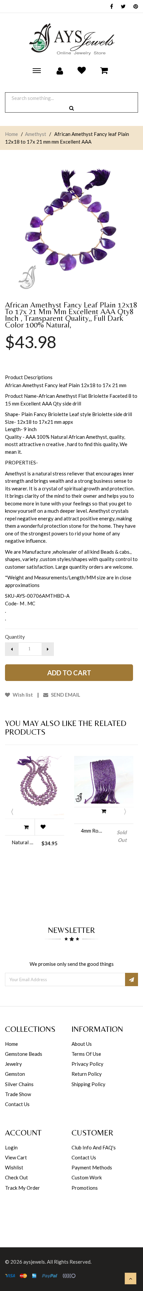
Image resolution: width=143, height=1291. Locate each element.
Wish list (22, 695)
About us (82, 1044)
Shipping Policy (88, 1084)
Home (11, 134)
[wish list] (43, 827)
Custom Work (87, 1177)
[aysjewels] (71, 39)
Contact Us (17, 1104)
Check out (16, 1177)
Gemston (15, 1074)
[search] (71, 108)
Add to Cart (69, 673)
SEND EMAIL (65, 695)
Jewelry (13, 1064)
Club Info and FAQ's (94, 1147)
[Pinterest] (134, 7)
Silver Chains (19, 1084)
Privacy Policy (87, 1064)
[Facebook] (110, 7)
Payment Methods (92, 1167)
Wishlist (14, 1167)
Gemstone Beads (23, 1054)
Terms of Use (86, 1054)
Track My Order (22, 1188)
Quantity (15, 637)
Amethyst (35, 134)
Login (11, 1147)
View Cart (16, 1157)
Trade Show (18, 1094)
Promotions (85, 1188)
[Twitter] (121, 7)
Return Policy (87, 1074)
